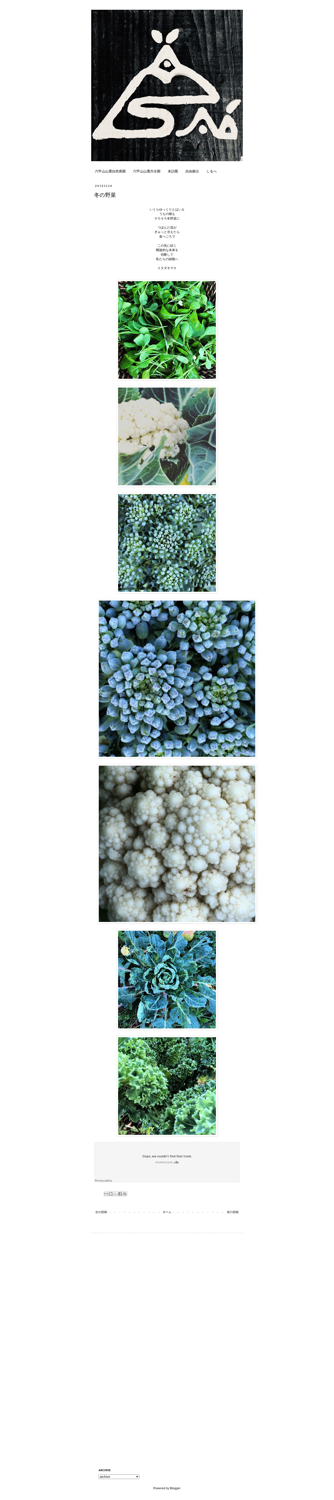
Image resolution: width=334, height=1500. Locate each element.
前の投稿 (233, 1212)
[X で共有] (115, 1193)
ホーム (167, 1212)
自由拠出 (192, 171)
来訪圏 (173, 171)
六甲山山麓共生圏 (146, 171)
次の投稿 (101, 1212)
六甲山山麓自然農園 (110, 171)
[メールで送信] (106, 1193)
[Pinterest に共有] (124, 1193)
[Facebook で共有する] (120, 1193)
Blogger (175, 1488)
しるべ (211, 171)
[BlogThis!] (110, 1193)
